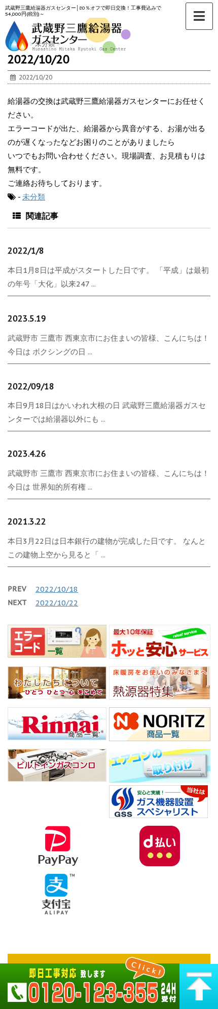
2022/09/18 (31, 386)
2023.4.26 (27, 454)
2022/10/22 (56, 603)
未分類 (33, 196)
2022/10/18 (56, 589)
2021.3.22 (27, 521)
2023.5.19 (27, 318)
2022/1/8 (26, 251)
